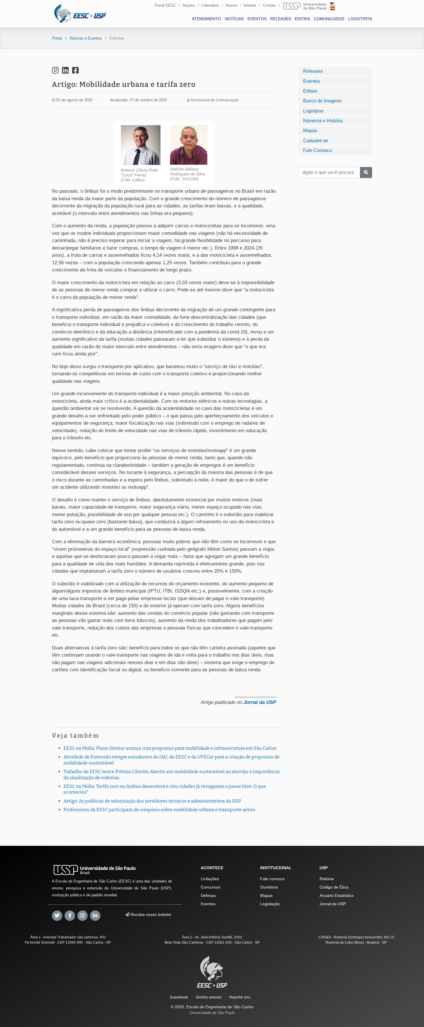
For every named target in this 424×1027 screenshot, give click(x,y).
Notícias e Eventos (86, 38)
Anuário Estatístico (337, 895)
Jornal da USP (259, 702)
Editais (310, 90)
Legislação (270, 904)
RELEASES (280, 18)
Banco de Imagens (322, 100)
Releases (313, 71)
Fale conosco (272, 878)
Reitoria (327, 878)
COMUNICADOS (329, 18)
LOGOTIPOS (360, 18)
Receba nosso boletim (150, 914)
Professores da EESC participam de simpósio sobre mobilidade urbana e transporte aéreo (159, 809)
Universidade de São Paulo (212, 1013)
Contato (269, 5)
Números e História (323, 120)
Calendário (210, 5)
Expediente (179, 997)
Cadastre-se (315, 140)
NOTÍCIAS (234, 18)
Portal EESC (165, 5)
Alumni (231, 5)
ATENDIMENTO (206, 18)
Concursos (210, 887)
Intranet (249, 5)
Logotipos (313, 110)
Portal (57, 38)
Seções (188, 5)
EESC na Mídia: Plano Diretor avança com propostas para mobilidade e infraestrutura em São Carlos (169, 748)
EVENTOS (257, 18)
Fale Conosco (317, 150)
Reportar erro (239, 997)
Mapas (310, 130)
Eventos (311, 80)
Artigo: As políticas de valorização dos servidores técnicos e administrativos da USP (152, 801)
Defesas (208, 895)
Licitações (210, 878)
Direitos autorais (209, 997)
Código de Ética (334, 887)
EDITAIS (302, 18)
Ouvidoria (269, 887)
